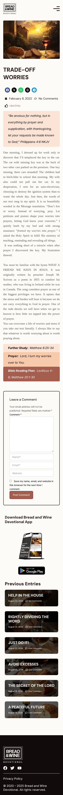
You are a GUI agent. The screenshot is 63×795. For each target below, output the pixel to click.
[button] (7, 90)
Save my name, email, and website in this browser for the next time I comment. (31, 485)
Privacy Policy (12, 778)
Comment (15, 414)
